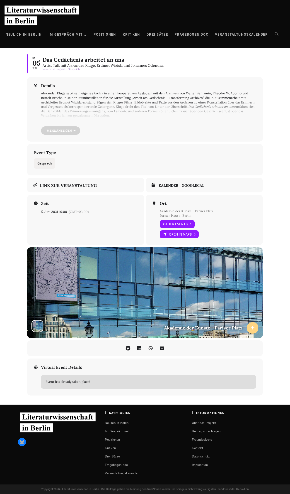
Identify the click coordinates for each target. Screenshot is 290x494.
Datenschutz (201, 456)
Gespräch (44, 163)
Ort (163, 204)
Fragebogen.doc (116, 465)
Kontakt (197, 448)
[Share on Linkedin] (139, 348)
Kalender (168, 185)
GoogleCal (193, 185)
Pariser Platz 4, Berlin (175, 216)
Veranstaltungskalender (121, 473)
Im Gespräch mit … (119, 431)
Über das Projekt (204, 423)
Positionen (112, 439)
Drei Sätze (112, 456)
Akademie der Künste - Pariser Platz (186, 211)
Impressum (200, 465)
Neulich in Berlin (116, 423)
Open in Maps (180, 234)
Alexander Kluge (59, 123)
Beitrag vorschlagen (206, 431)
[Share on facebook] (128, 348)
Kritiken (110, 448)
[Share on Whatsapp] (150, 348)
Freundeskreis (202, 439)
